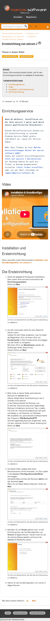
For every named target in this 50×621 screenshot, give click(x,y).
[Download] (20, 318)
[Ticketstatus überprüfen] (30, 26)
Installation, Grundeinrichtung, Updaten (19, 37)
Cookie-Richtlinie (37, 613)
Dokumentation (20, 613)
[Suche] (26, 26)
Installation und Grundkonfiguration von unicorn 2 (25, 261)
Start (8, 613)
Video (11, 87)
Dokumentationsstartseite (12, 33)
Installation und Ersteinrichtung (21, 89)
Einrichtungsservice (16, 84)
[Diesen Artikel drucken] (39, 43)
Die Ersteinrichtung (16, 92)
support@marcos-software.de (19, 173)
